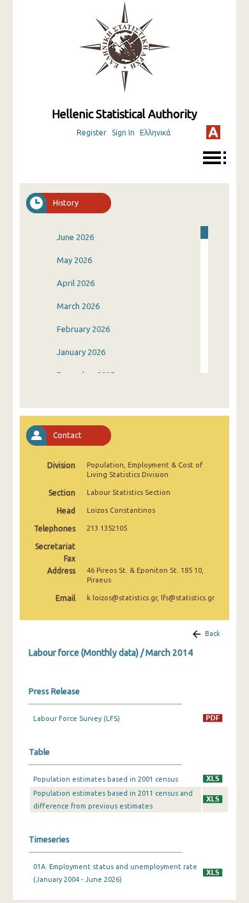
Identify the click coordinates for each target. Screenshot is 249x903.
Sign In (123, 132)
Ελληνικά (155, 132)
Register (92, 132)
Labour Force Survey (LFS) (76, 718)
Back (212, 633)
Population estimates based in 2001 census (105, 779)
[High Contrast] (213, 132)
